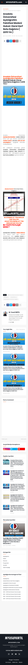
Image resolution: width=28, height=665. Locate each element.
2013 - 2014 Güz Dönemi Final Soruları (12, 598)
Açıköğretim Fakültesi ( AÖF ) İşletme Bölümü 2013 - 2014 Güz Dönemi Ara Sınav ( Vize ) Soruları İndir (17, 508)
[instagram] (9, 322)
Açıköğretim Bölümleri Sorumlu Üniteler (12, 587)
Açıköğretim (6, 297)
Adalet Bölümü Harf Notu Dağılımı (11, 299)
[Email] (17, 41)
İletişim (20, 662)
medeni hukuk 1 (7, 140)
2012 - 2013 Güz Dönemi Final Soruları (12, 594)
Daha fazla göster (20, 329)
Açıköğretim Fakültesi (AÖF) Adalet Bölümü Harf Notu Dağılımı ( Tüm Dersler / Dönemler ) (13, 540)
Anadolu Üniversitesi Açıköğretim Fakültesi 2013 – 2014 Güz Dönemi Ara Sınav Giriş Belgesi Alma (17, 463)
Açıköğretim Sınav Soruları (9, 583)
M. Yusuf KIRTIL (14, 312)
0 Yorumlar (20, 36)
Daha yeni (4, 439)
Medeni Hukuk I (9, 189)
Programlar (6, 563)
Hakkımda (15, 662)
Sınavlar (5, 565)
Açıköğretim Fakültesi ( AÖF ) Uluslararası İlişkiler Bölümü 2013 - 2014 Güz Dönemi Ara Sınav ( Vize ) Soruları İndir (17, 487)
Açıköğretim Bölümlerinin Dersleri (11, 589)
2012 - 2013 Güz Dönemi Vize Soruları (12, 592)
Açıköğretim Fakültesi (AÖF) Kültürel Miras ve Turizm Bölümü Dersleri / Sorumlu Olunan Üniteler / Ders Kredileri (17, 498)
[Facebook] (7, 41)
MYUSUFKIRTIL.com (14, 2)
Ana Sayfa (5, 9)
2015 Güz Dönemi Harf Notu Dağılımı (12, 10)
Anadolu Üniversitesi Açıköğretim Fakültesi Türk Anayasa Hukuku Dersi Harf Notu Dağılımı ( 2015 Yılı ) (13, 368)
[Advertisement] (14, 60)
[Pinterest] (14, 41)
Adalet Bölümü (14, 297)
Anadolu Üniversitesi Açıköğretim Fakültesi (13, 77)
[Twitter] (11, 41)
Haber (4, 558)
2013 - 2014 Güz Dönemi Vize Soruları (12, 596)
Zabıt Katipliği (6, 567)
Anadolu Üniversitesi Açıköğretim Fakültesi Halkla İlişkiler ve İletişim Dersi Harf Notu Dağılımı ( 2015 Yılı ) (13, 347)
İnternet (5, 561)
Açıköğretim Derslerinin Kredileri (11, 585)
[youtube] (13, 322)
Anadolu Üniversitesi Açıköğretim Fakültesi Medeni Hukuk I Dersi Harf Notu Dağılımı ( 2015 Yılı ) (13, 389)
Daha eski (23, 439)
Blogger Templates (14, 660)
